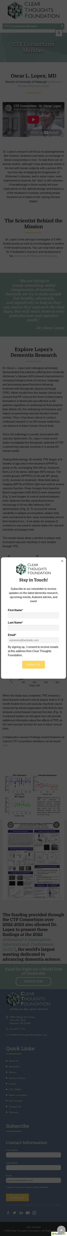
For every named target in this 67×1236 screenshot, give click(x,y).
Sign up (33, 664)
